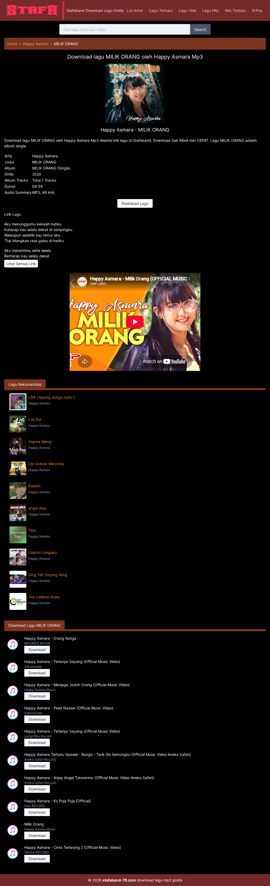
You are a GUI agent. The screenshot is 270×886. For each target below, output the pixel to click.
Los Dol (34, 419)
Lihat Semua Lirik (21, 263)
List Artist (135, 10)
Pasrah (34, 486)
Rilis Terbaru (235, 10)
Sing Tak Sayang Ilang (47, 574)
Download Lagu (135, 203)
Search (200, 29)
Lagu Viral (187, 10)
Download (37, 649)
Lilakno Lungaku (42, 552)
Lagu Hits (210, 10)
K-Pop (257, 10)
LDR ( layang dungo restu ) (51, 397)
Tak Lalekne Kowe (44, 597)
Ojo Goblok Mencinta (46, 463)
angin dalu (37, 508)
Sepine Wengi (40, 441)
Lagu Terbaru (160, 10)
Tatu (32, 530)
